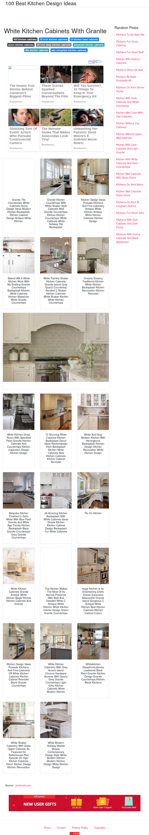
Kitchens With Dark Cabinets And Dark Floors (127, 223)
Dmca (47, 827)
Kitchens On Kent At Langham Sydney (127, 204)
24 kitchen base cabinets (84, 39)
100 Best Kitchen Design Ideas (40, 3)
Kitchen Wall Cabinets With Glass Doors (128, 175)
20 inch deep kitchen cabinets (54, 44)
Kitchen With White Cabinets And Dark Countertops (127, 163)
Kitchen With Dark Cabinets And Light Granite (127, 148)
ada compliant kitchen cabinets (68, 50)
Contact (61, 827)
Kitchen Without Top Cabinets (127, 125)
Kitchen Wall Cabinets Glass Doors (128, 193)
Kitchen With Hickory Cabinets (128, 61)
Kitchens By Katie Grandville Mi (126, 78)
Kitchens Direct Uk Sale (129, 70)
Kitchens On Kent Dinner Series (130, 89)
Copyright (99, 827)
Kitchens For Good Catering (127, 43)
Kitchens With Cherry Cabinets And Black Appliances (128, 238)
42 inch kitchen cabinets (53, 39)
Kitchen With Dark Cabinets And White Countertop (127, 101)
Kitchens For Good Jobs (130, 213)
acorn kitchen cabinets (21, 44)
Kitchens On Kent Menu (129, 184)
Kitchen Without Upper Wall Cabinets (129, 136)
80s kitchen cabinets (36, 50)
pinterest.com (23, 785)
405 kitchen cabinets (25, 39)
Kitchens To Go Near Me (130, 34)
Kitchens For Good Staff (130, 52)
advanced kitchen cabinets (89, 44)
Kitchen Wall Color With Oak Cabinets (129, 114)
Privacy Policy (80, 827)
